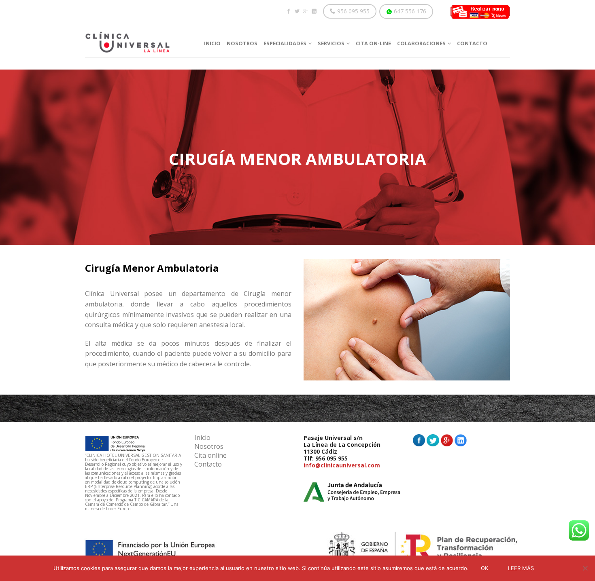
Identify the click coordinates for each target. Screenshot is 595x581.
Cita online (210, 456)
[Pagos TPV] (480, 11)
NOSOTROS (242, 43)
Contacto (208, 465)
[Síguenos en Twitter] (297, 11)
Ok (484, 568)
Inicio (202, 438)
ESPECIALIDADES (285, 43)
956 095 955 (353, 11)
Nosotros (208, 447)
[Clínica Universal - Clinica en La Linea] (138, 40)
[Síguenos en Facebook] (288, 11)
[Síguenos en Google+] (305, 11)
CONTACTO (472, 43)
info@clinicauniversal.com (342, 465)
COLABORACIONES (421, 43)
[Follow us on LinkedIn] (314, 11)
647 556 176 (409, 11)
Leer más (521, 568)
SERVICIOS (331, 43)
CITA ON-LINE (373, 43)
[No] (585, 568)
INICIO (212, 43)
